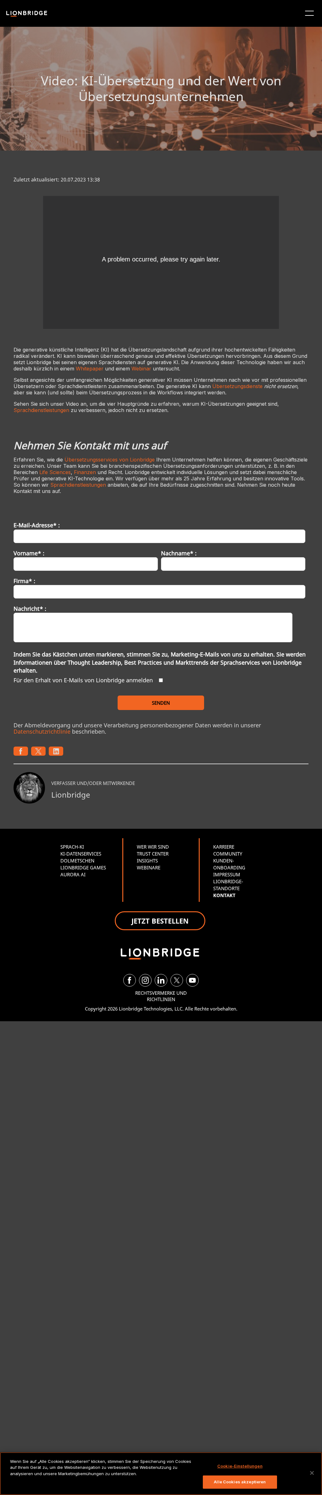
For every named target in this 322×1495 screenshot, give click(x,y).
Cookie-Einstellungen (240, 1466)
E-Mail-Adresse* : (37, 525)
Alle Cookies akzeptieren (240, 1481)
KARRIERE (223, 847)
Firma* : (24, 581)
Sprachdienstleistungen (41, 410)
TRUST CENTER (153, 854)
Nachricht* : (30, 608)
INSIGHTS (147, 860)
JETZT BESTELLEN (160, 920)
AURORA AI (73, 874)
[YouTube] (192, 980)
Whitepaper (89, 368)
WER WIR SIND (153, 847)
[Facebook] (129, 980)
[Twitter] (176, 980)
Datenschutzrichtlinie (42, 731)
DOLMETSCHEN (77, 860)
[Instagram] (145, 980)
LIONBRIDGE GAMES (83, 867)
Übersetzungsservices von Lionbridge (109, 459)
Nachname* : (179, 553)
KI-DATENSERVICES (80, 854)
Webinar (141, 368)
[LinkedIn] (161, 980)
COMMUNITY (227, 854)
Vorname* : (29, 553)
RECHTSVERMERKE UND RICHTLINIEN (161, 996)
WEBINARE (148, 867)
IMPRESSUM (226, 874)
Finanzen (85, 472)
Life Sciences (55, 472)
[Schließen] (312, 1473)
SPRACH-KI (72, 847)
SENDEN (161, 703)
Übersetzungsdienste (237, 386)
